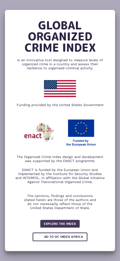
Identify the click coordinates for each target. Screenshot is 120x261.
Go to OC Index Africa (63, 236)
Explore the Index (60, 223)
